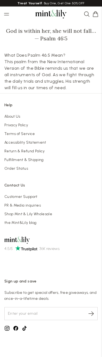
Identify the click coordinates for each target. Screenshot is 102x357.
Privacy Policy (16, 125)
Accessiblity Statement (25, 142)
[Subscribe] (91, 313)
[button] (95, 14)
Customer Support (21, 196)
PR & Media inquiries (22, 205)
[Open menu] (6, 14)
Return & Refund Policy (24, 151)
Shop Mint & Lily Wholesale (28, 214)
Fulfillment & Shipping (24, 159)
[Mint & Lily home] (51, 14)
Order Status (16, 168)
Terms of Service (19, 133)
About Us (12, 116)
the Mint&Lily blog (20, 222)
